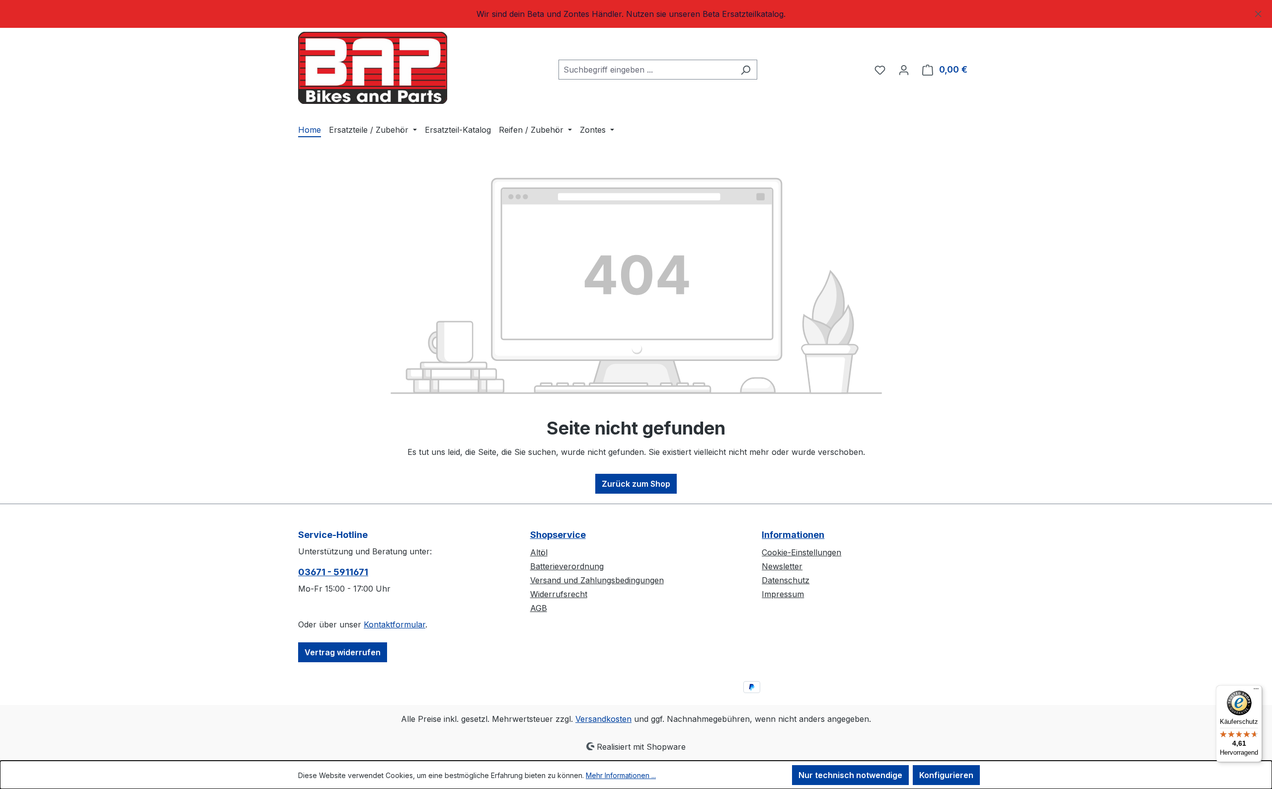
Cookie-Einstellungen (801, 552)
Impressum (783, 594)
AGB (538, 608)
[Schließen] (1258, 12)
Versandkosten (603, 719)
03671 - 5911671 (333, 572)
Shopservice (558, 534)
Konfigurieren (946, 775)
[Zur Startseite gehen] (372, 68)
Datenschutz (785, 580)
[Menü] (1256, 691)
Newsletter (782, 566)
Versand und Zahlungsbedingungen (597, 580)
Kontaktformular (394, 624)
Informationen (793, 534)
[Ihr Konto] (904, 70)
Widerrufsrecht (558, 594)
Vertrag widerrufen (343, 652)
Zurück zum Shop (636, 484)
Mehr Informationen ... (621, 775)
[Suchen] (745, 70)
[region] (636, 14)
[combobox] (646, 70)
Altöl (539, 552)
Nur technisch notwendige (850, 775)
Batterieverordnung (567, 566)
